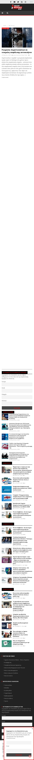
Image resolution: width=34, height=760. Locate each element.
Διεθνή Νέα (5, 28)
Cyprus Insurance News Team (20, 55)
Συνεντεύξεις (8, 698)
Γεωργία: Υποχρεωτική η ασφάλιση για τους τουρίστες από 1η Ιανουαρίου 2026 (22, 496)
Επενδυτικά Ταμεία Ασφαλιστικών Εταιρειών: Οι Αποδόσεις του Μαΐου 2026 (22, 505)
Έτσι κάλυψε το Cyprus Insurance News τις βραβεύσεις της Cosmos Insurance (20, 634)
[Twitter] (18, 2)
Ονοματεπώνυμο (10, 738)
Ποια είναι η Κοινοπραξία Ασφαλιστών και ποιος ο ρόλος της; (21, 479)
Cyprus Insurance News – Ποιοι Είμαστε (16, 659)
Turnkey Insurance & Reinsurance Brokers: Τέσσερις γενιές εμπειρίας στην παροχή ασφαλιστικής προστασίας (22, 540)
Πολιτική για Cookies (11, 673)
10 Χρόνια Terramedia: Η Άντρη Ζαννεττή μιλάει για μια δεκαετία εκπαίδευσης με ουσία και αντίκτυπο (22, 580)
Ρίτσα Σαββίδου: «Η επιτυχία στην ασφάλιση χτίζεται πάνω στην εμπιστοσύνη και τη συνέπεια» (22, 514)
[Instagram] (25, 2)
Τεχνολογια (8, 693)
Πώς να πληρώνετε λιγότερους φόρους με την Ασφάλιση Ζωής (21, 642)
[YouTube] (14, 2)
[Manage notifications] (30, 756)
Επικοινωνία (8, 675)
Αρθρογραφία (8, 695)
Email (3, 388)
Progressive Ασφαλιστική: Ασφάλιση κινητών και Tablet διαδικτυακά (22, 488)
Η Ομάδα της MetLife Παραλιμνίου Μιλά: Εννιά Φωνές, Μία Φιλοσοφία (21, 616)
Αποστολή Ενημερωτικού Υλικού (14, 667)
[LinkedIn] (22, 2)
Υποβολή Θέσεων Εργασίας (12, 665)
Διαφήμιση (7, 662)
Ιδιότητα (4, 400)
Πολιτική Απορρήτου (11, 670)
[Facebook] (11, 2)
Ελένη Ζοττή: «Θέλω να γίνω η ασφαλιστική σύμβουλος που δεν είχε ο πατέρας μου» (22, 549)
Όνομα (4, 381)
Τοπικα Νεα (8, 685)
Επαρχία (4, 394)
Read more (5, 77)
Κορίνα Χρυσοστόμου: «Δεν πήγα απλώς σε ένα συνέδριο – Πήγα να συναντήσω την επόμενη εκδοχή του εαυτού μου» (22, 560)
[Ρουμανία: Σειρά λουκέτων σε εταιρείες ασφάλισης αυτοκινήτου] (17, 38)
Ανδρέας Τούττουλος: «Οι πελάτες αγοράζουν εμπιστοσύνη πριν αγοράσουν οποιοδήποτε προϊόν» (22, 570)
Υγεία (6, 701)
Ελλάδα (6, 687)
